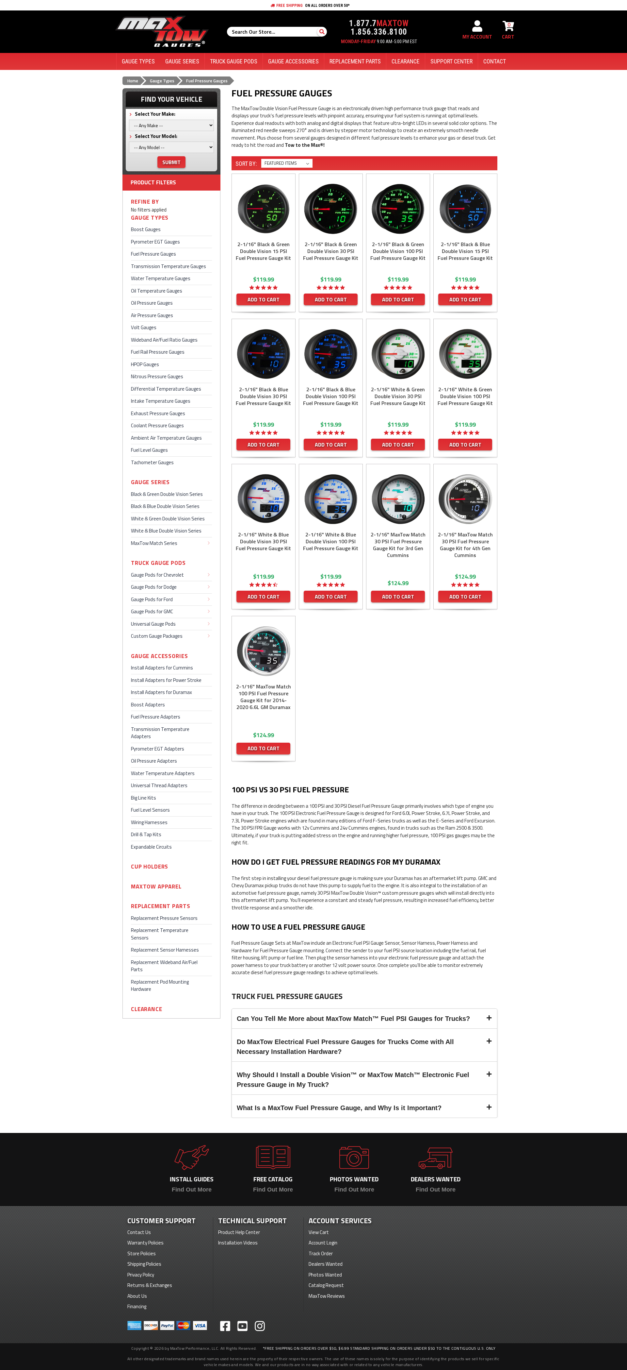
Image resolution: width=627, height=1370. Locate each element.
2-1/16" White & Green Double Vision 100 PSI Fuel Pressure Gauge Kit (465, 396)
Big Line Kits (143, 798)
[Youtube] (242, 1326)
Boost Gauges (146, 229)
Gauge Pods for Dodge (154, 587)
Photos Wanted (325, 1274)
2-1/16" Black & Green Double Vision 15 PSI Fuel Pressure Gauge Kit (263, 251)
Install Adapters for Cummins (162, 667)
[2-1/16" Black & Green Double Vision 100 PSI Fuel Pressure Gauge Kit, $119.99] (398, 208)
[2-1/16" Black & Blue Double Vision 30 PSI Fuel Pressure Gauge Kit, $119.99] (263, 354)
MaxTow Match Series (154, 543)
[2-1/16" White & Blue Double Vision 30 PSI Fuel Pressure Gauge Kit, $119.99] (263, 499)
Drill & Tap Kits (146, 834)
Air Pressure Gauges (152, 315)
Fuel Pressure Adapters (155, 716)
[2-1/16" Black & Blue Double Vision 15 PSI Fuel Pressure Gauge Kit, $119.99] (465, 208)
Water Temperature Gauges (160, 278)
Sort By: (246, 164)
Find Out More (192, 1189)
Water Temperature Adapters (163, 773)
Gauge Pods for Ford (152, 599)
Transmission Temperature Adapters (160, 732)
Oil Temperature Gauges (156, 291)
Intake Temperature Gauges (160, 401)
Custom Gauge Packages (157, 636)
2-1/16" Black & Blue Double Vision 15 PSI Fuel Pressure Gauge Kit (465, 251)
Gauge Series (150, 482)
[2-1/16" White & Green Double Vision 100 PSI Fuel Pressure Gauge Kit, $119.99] (465, 354)
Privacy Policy (140, 1274)
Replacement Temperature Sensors (159, 933)
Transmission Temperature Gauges (168, 266)
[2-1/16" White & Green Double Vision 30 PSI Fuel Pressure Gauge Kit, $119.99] (398, 354)
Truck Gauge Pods (158, 563)
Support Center (451, 61)
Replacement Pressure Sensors (164, 918)
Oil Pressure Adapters (154, 761)
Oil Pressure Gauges (152, 303)
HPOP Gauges (145, 364)
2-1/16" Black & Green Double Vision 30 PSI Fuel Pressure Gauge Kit (330, 251)
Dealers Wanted (326, 1264)
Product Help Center (239, 1232)
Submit (171, 162)
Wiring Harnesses (149, 822)
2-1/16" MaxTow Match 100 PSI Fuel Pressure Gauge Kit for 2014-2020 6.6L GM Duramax (263, 697)
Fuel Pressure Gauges (153, 254)
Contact (494, 61)
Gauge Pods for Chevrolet (157, 575)
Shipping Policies (144, 1264)
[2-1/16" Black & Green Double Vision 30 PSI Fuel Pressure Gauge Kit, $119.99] (330, 208)
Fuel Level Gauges (149, 450)
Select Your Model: (155, 136)
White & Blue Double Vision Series (166, 530)
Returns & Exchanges (149, 1285)
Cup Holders (149, 867)
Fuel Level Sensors (150, 810)
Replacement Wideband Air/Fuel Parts (164, 965)
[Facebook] (225, 1326)
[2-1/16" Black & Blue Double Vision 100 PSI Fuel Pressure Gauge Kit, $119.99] (330, 354)
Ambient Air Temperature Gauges (166, 438)
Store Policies (141, 1253)
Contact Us (139, 1232)
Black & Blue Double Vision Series (165, 506)
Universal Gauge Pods (153, 624)
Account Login (323, 1242)
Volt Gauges (143, 327)
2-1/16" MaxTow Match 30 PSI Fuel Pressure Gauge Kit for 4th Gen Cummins (465, 545)
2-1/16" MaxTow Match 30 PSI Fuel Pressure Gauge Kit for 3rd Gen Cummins (398, 545)
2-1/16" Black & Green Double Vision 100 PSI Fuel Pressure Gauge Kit (398, 251)
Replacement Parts (160, 906)
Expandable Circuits (151, 847)
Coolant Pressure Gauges (157, 425)
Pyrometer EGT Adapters (157, 749)
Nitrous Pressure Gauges (157, 376)
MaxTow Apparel (156, 887)
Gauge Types (150, 218)
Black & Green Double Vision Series (167, 494)
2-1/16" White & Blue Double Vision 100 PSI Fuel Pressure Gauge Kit (330, 541)
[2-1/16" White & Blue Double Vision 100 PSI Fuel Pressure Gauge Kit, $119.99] (330, 499)
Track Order (321, 1253)
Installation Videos (238, 1242)
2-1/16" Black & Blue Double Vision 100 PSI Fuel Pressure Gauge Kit (330, 396)
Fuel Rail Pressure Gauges (158, 352)
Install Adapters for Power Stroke (166, 680)
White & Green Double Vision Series (168, 518)
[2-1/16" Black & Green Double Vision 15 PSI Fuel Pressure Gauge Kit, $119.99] (263, 208)
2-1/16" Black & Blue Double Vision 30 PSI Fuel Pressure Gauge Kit (263, 396)
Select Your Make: (154, 114)
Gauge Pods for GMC (152, 611)
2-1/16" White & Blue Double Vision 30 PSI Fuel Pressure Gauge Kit (263, 541)
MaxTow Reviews (327, 1296)
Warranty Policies (145, 1242)
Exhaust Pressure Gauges (158, 413)
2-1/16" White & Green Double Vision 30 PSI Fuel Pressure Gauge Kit (398, 396)
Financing (136, 1306)
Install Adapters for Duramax (161, 692)
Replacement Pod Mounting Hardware (160, 985)
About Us (137, 1296)
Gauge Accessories (159, 656)
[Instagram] (259, 1326)
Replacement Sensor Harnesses (165, 950)
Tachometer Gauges (152, 462)
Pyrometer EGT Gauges (155, 241)
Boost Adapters (148, 704)
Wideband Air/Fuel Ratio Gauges (164, 340)
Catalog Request (326, 1285)
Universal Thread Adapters (159, 785)
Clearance (146, 1009)
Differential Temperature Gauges (166, 389)
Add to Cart (264, 299)
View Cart (319, 1232)
